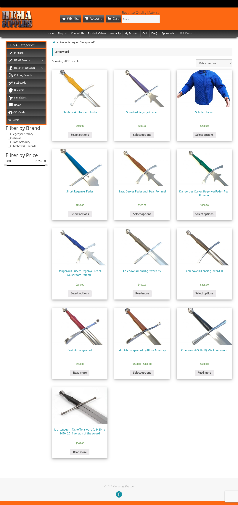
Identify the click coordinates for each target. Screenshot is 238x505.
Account (96, 19)
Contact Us (77, 33)
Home (50, 33)
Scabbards (20, 82)
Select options (80, 135)
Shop (60, 33)
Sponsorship (169, 33)
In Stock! (19, 53)
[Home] (54, 42)
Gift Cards (186, 33)
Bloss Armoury (21, 142)
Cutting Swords (23, 75)
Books (17, 105)
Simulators (20, 97)
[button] (65, 33)
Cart (115, 19)
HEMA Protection (24, 67)
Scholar (16, 138)
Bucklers (19, 90)
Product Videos (97, 33)
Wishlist (73, 19)
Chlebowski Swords (24, 146)
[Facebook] (119, 494)
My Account (132, 33)
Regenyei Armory (22, 134)
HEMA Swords (22, 60)
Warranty (115, 33)
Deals (15, 120)
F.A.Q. (154, 33)
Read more (142, 293)
